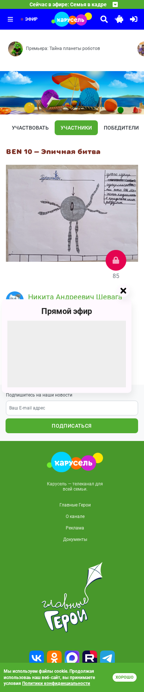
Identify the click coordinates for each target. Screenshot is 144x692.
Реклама (75, 528)
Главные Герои (75, 505)
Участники (76, 128)
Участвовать (30, 128)
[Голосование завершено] (116, 260)
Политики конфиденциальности (56, 683)
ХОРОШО (125, 677)
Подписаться (72, 426)
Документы (75, 539)
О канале (75, 516)
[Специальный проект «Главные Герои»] (72, 597)
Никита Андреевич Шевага (75, 296)
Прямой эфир (66, 311)
